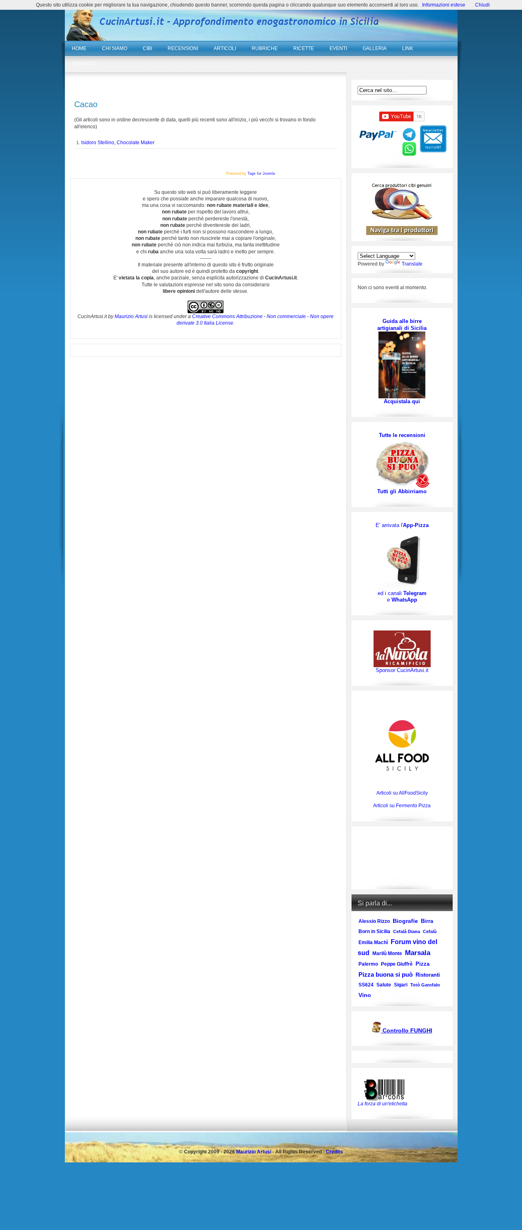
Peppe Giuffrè (397, 964)
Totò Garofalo (425, 984)
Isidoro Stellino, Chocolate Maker (118, 142)
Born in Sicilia (374, 931)
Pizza (422, 964)
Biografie (405, 921)
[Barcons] (386, 1089)
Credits (334, 1152)
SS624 (366, 985)
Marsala (417, 953)
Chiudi (482, 5)
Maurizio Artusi (131, 316)
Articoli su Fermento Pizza (402, 805)
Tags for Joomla (261, 173)
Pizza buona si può (385, 974)
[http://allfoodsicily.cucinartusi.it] (402, 745)
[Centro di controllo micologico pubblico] (376, 1031)
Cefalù (430, 931)
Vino (364, 995)
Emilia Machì (373, 942)
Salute (383, 985)
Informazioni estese (443, 5)
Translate (412, 264)
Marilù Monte (387, 953)
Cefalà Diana (406, 931)
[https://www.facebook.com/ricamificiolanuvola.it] (402, 649)
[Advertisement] (401, 857)
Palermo (368, 964)
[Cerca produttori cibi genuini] (402, 218)
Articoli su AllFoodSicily (402, 793)
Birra (427, 921)
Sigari (400, 985)
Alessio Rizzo (374, 921)
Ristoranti (428, 975)
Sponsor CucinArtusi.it (402, 670)
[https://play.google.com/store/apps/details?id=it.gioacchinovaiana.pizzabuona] (402, 559)
